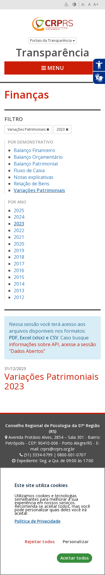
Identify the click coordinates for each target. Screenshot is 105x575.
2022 (19, 230)
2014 (19, 284)
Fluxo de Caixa (29, 170)
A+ (96, 4)
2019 (19, 250)
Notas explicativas (33, 177)
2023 (61, 129)
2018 (19, 257)
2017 (19, 263)
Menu (55, 67)
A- (83, 4)
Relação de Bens (31, 183)
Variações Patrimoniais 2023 (51, 381)
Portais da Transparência (51, 40)
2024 (19, 217)
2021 (19, 237)
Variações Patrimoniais (27, 129)
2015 (19, 277)
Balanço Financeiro (34, 150)
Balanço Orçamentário (38, 157)
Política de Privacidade (37, 521)
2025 (19, 210)
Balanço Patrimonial (36, 163)
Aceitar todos (74, 558)
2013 (19, 290)
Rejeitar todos (40, 541)
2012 (19, 297)
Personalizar (76, 541)
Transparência (52, 52)
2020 (19, 244)
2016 (19, 270)
